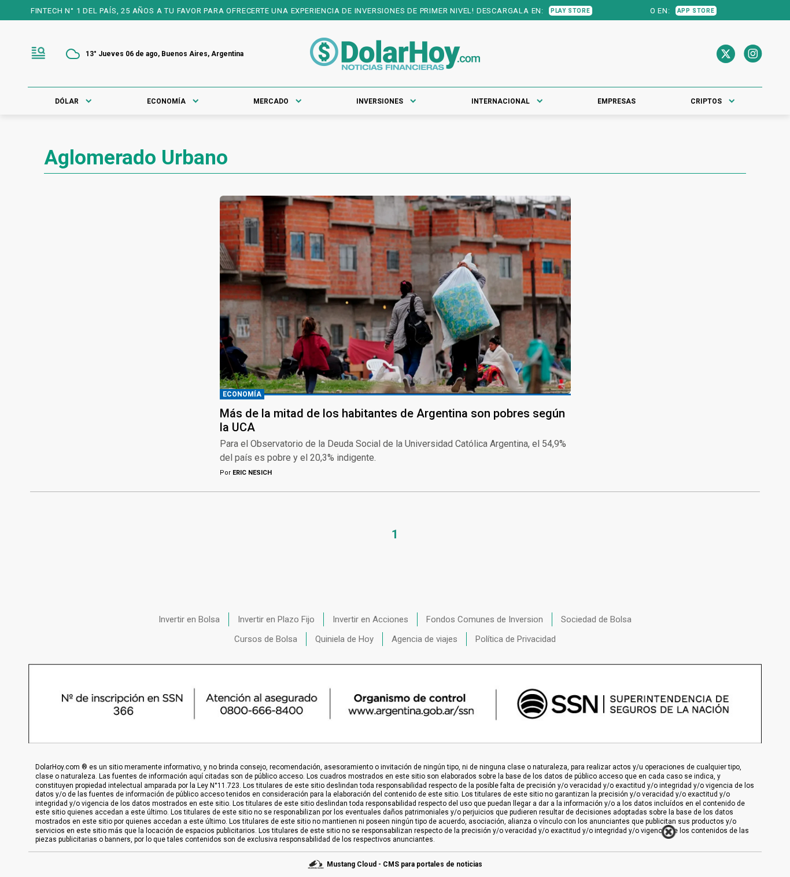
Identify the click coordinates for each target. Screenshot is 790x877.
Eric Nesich (246, 472)
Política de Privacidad (515, 639)
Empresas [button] (616, 101)
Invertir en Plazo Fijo (276, 619)
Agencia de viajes (424, 639)
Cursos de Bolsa (265, 639)
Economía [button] (166, 101)
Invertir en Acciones (370, 619)
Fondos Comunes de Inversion (484, 619)
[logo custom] (395, 54)
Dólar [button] (67, 101)
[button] (38, 54)
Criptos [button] (706, 101)
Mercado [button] (271, 101)
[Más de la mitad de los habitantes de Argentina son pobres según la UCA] (395, 295)
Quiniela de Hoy (344, 639)
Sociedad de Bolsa (596, 619)
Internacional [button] (500, 101)
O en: (701, 10)
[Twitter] (726, 54)
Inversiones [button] (379, 101)
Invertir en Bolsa (189, 619)
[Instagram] (753, 54)
